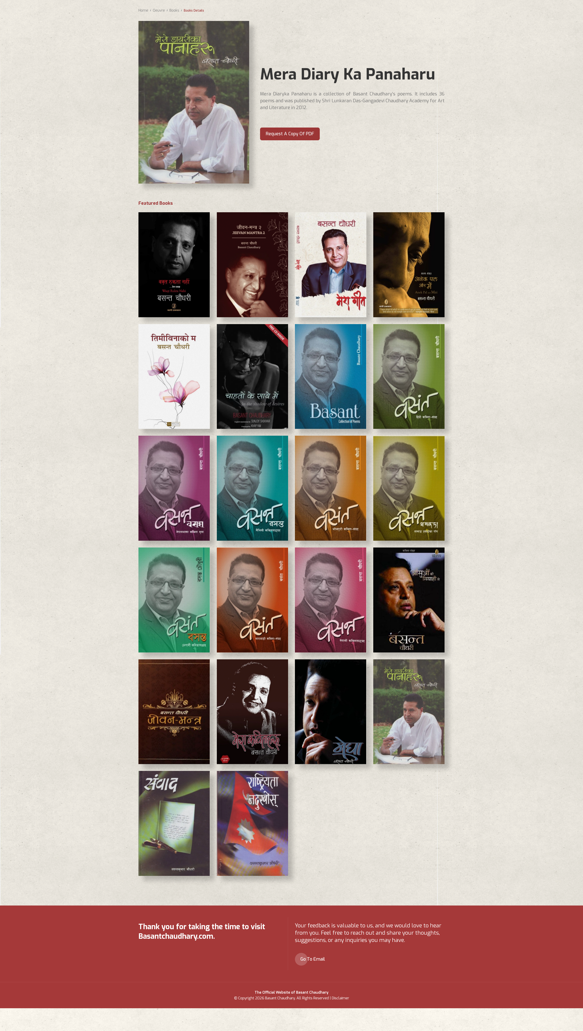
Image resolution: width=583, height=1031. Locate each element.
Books (174, 10)
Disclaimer (340, 998)
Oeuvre (159, 10)
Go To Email (312, 959)
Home (143, 10)
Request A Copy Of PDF (290, 134)
